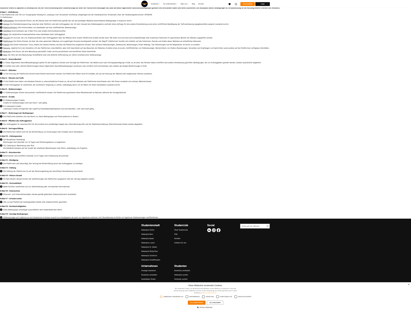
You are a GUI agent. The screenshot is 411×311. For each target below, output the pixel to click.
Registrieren (247, 4)
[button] (205, 307)
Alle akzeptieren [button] (196, 303)
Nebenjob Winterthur (149, 251)
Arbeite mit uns (180, 243)
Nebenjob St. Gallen (149, 247)
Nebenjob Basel (147, 238)
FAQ (175, 234)
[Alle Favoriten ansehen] (229, 4)
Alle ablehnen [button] (215, 303)
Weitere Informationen (210, 293)
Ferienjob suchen (181, 279)
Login (263, 4)
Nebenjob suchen (181, 275)
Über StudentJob (181, 230)
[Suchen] (236, 4)
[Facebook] (219, 230)
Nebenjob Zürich (147, 230)
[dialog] (205, 296)
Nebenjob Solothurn (149, 255)
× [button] (408, 284)
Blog (193, 4)
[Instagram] (214, 230)
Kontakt (201, 4)
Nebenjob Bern (147, 234)
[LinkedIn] (209, 230)
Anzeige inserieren (148, 270)
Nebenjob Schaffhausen (150, 260)
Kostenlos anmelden (149, 275)
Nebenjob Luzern (148, 243)
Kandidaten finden (148, 279)
